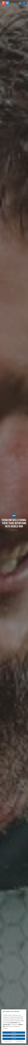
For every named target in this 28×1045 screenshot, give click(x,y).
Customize (13, 1032)
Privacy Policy (8, 1041)
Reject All (14, 1035)
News (14, 516)
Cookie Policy (19, 1041)
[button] (24, 3)
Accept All (14, 1038)
